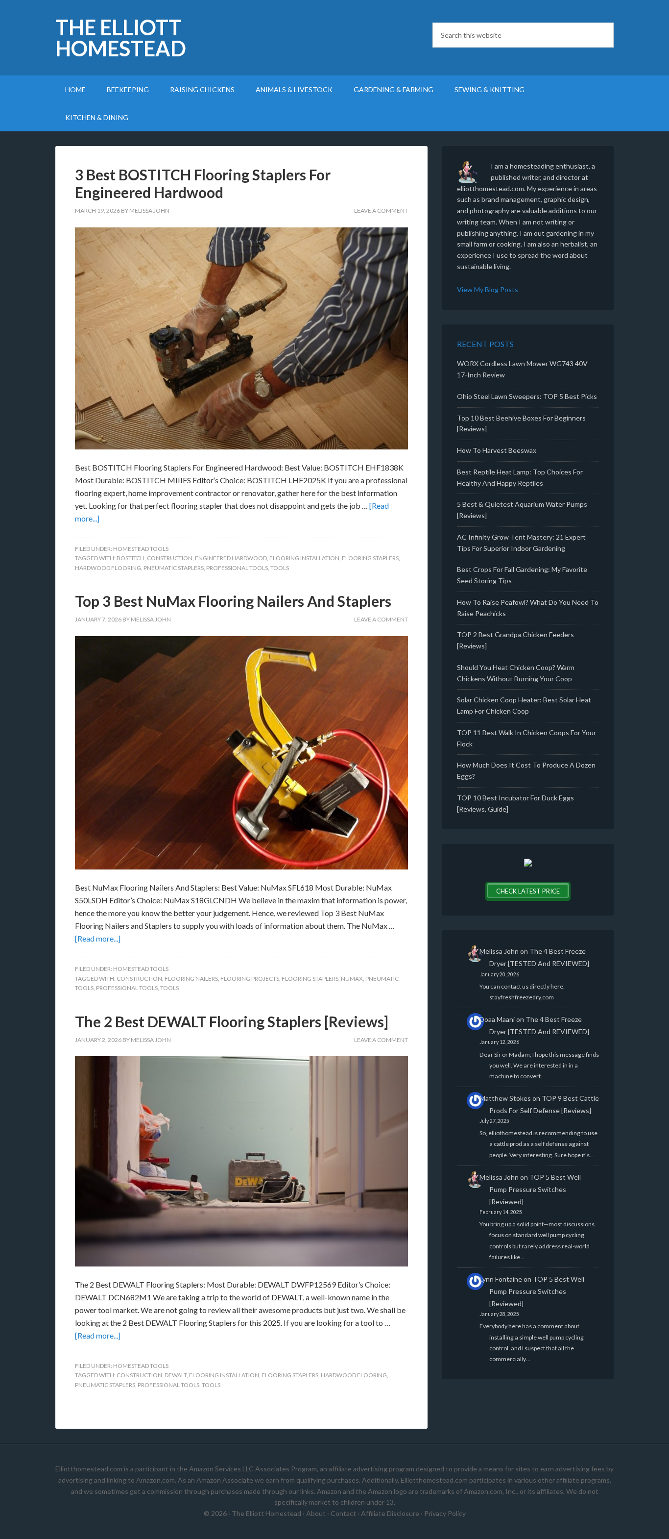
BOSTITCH (130, 558)
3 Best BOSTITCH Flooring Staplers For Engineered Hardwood (203, 183)
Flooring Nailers (191, 978)
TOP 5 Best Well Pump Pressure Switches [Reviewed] (535, 1189)
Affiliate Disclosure (390, 1513)
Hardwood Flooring (108, 567)
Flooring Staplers (370, 558)
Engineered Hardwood (231, 558)
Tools (279, 567)
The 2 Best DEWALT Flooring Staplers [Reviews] (231, 1021)
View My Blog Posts (487, 289)
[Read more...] (97, 938)
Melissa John (499, 951)
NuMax (352, 978)
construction (169, 558)
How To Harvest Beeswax (496, 450)
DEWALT (176, 1375)
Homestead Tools (140, 548)
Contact (343, 1513)
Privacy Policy (445, 1513)
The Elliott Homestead (120, 38)
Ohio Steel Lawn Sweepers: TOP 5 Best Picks (527, 396)
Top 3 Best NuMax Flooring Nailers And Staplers (233, 601)
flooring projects (249, 978)
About (316, 1513)
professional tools (237, 567)
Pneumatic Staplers (173, 567)
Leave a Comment (381, 210)
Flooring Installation (304, 558)
